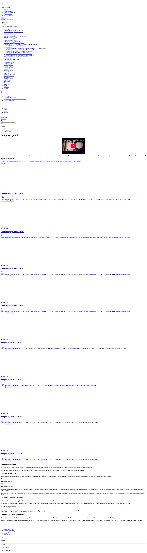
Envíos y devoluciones (9, 530)
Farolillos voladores (8, 38)
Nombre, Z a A (31, 161)
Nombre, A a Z (24, 161)
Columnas (6, 62)
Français (11, 15)
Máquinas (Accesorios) (9, 56)
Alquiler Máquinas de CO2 (10, 54)
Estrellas (6, 67)
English (11, 11)
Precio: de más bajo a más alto (42, 161)
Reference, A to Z (69, 161)
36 (4, 163)
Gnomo (5, 71)
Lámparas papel (7, 41)
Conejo (5, 63)
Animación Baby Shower (10, 45)
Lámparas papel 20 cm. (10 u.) (12, 193)
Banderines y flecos (8, 43)
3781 (2, 345)
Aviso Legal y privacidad (10, 532)
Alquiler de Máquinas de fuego (11, 55)
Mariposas (6, 74)
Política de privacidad (9, 529)
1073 (2, 419)
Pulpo (5, 80)
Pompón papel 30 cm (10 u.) (11, 380)
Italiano (10, 14)
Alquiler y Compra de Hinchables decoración (15, 99)
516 (1, 271)
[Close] (1, 92)
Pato (5, 77)
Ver (1, 239)
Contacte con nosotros (9, 527)
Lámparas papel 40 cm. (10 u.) (12, 268)
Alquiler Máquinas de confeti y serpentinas (14, 48)
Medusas (6, 76)
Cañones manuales (8, 30)
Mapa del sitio (7, 534)
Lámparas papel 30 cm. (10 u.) (12, 232)
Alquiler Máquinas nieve (10, 52)
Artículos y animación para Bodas (12, 44)
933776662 (3, 544)
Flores (5, 70)
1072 (2, 382)
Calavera (6, 60)
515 (1, 235)
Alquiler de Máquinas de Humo (11, 49)
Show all (7, 163)
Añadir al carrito (10, 200)
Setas (5, 81)
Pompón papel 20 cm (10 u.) (11, 342)
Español (11, 9)
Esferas (5, 66)
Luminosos (6, 40)
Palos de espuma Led (9, 36)
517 (1, 308)
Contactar (6, 101)
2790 (2, 196)
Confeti (5, 33)
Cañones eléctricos (8, 32)
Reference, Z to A (78, 161)
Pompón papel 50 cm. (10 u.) (12, 453)
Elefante (6, 65)
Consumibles (7, 96)
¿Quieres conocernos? (9, 100)
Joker (5, 73)
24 (3, 163)
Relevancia (17, 161)
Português (12, 12)
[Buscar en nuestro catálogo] (15, 123)
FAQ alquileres (7, 533)
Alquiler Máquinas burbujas (10, 51)
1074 (2, 456)
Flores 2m (6, 69)
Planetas (6, 78)
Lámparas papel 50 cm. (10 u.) (12, 305)
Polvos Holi (6, 37)
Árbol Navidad (7, 59)
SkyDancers (7, 82)
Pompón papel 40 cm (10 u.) (11, 417)
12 (1, 163)
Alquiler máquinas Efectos (10, 97)
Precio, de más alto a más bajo (57, 161)
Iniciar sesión (4, 117)
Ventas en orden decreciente (7, 161)
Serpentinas (6, 34)
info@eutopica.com (5, 547)
